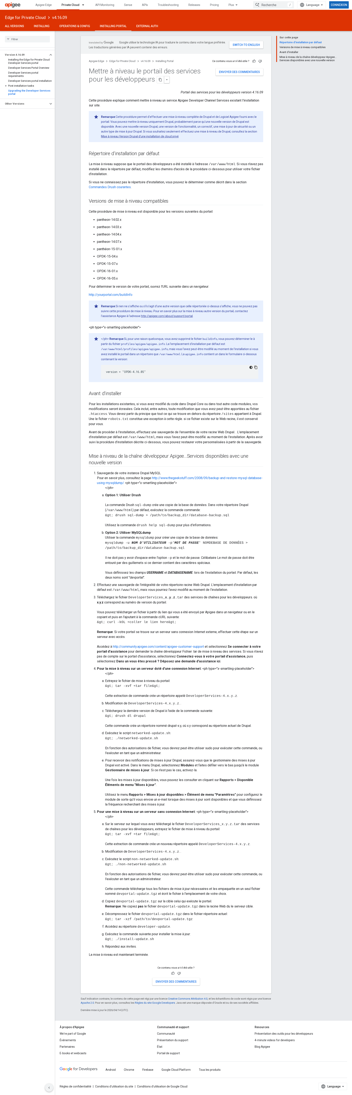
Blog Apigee (262, 1046)
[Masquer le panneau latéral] (49, 1088)
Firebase (147, 1069)
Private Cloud (70, 5)
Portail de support (168, 1053)
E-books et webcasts (73, 1053)
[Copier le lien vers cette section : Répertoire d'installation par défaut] (163, 153)
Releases (194, 5)
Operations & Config (74, 26)
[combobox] (273, 5)
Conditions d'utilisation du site (114, 1086)
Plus (231, 5)
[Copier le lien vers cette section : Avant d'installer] (125, 393)
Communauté (166, 1033)
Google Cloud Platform (176, 1069)
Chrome (129, 1069)
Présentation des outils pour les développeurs (284, 1033)
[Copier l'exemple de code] (255, 367)
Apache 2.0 (87, 1002)
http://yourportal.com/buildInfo (110, 295)
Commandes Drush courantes (110, 187)
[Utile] (254, 61)
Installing (42, 26)
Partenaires (67, 1046)
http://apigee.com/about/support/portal (167, 316)
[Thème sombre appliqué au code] (251, 367)
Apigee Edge (43, 5)
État (159, 1046)
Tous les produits (210, 1069)
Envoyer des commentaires (239, 72)
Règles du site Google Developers (155, 1002)
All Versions (14, 26)
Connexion (339, 5)
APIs (145, 5)
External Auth (147, 26)
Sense (128, 5)
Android (111, 1069)
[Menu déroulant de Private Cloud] (84, 5)
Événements (68, 1040)
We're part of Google (73, 1033)
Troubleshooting (168, 5)
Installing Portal (113, 26)
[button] (24, 54)
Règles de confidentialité (75, 1086)
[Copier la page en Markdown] (160, 79)
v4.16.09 (59, 17)
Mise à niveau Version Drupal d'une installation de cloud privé (140, 136)
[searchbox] (27, 39)
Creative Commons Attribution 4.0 (187, 998)
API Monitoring (104, 5)
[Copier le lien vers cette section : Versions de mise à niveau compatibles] (172, 201)
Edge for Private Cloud (25, 17)
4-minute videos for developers (275, 1040)
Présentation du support (172, 1040)
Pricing (214, 5)
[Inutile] (260, 61)
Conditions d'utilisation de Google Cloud (162, 1086)
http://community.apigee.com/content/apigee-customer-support (158, 647)
